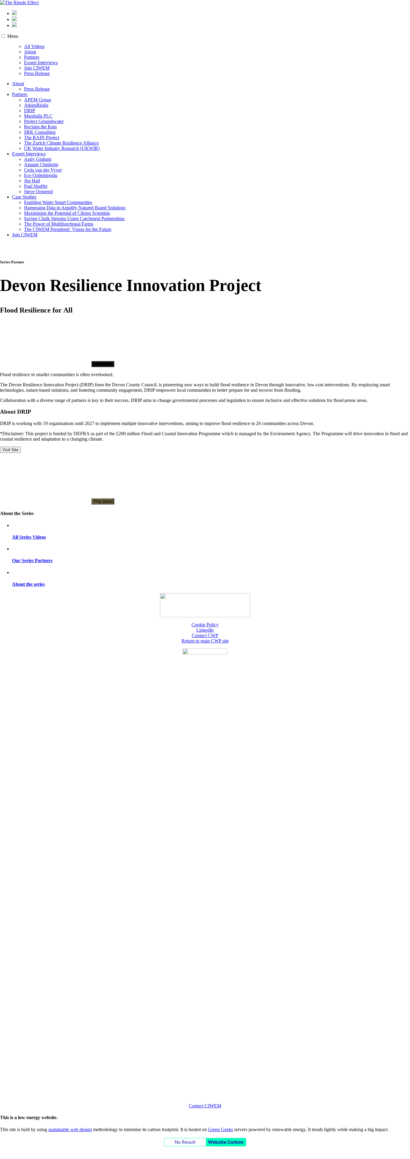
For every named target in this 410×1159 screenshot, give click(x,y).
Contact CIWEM (205, 1105)
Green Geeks (220, 1129)
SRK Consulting (40, 132)
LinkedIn (205, 630)
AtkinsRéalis (36, 105)
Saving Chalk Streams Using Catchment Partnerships (74, 218)
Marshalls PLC (38, 115)
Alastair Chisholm (41, 164)
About (30, 51)
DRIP (29, 110)
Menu (12, 36)
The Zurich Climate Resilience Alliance (61, 142)
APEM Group (37, 99)
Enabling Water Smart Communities (58, 202)
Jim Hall (32, 180)
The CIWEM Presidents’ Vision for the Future (67, 229)
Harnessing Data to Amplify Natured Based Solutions (74, 207)
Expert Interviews (41, 62)
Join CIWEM (37, 67)
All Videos (34, 46)
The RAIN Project (41, 137)
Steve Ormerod (38, 191)
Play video (103, 364)
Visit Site (10, 450)
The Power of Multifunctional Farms (58, 223)
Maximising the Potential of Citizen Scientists (67, 213)
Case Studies (24, 196)
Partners (31, 57)
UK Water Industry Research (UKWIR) (62, 148)
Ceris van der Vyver (43, 169)
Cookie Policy (205, 624)
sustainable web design (70, 1129)
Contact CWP (205, 635)
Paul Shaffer (35, 186)
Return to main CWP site (205, 640)
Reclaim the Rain (40, 126)
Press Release (37, 73)
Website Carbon (225, 1142)
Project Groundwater (44, 121)
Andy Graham (37, 159)
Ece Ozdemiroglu (40, 175)
